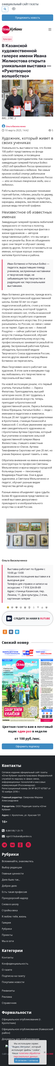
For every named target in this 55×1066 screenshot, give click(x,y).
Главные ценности (13, 873)
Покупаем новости (13, 982)
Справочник (9, 1003)
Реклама (7, 997)
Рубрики (7, 929)
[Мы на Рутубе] (30, 846)
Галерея (6, 922)
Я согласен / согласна (26, 1060)
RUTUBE (45, 618)
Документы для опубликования (20, 1039)
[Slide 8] (32, 547)
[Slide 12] (41, 547)
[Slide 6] (27, 547)
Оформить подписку (27, 746)
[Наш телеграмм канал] (6, 846)
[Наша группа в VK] (14, 846)
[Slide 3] (20, 547)
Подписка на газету (13, 976)
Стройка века (10, 910)
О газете (7, 970)
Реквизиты (8, 990)
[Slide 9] (34, 547)
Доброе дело (9, 886)
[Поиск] (5, 9)
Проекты (7, 935)
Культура (7, 39)
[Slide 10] (36, 547)
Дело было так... (11, 879)
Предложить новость (27, 17)
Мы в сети (8, 941)
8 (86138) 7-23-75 (14, 830)
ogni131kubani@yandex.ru (19, 836)
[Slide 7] (29, 547)
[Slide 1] (16, 547)
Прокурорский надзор (15, 898)
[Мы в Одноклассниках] (22, 846)
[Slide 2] (18, 547)
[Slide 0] (14, 547)
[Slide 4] (23, 547)
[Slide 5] (25, 547)
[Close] (44, 1052)
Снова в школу (10, 904)
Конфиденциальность (15, 963)
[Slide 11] (39, 547)
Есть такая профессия (14, 892)
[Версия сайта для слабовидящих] (14, 9)
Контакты (7, 957)
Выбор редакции (12, 867)
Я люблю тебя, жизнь (14, 916)
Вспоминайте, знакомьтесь (17, 861)
